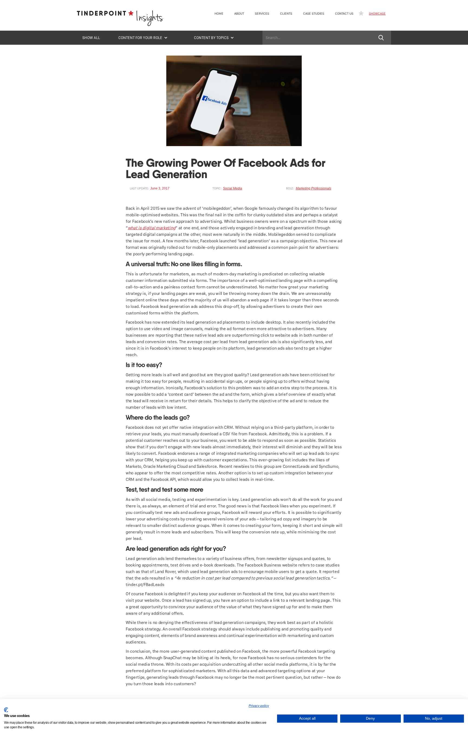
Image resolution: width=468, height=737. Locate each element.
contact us (344, 13)
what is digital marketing (152, 227)
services (262, 13)
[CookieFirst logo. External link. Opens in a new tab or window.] (6, 709)
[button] (143, 38)
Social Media (232, 188)
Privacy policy (259, 706)
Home (218, 13)
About (239, 13)
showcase (377, 13)
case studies (313, 13)
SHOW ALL (91, 38)
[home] (120, 19)
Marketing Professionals (313, 188)
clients (286, 13)
